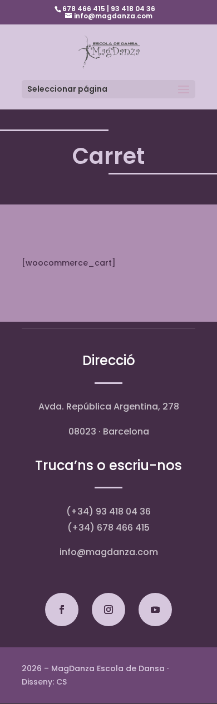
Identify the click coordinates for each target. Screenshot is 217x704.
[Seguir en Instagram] (108, 609)
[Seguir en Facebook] (61, 609)
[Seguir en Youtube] (155, 609)
